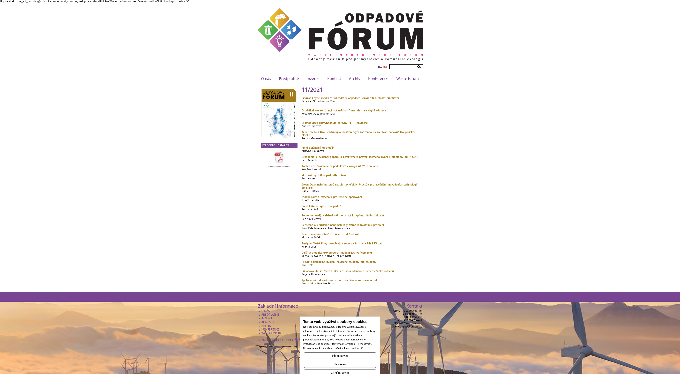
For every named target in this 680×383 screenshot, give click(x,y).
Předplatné (289, 79)
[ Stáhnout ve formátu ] (279, 166)
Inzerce (313, 79)
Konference (378, 79)
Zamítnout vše (340, 372)
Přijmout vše (340, 355)
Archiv (354, 79)
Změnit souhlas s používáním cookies (289, 340)
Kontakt (334, 79)
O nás (266, 79)
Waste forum (407, 79)
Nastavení (340, 364)
